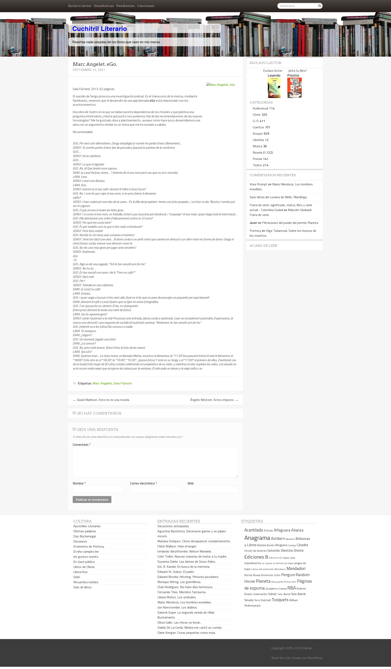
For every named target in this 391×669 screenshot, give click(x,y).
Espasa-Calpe (289, 557)
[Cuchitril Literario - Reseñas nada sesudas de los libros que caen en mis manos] (305, 25)
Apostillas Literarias (87, 526)
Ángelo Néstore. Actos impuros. (214, 399)
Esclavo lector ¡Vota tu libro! (284, 70)
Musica (257, 146)
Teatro (257, 165)
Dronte (299, 550)
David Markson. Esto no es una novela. (101, 399)
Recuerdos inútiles (85, 582)
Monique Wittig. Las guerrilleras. (179, 581)
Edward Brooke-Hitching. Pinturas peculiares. (188, 576)
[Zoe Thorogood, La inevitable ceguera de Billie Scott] (294, 96)
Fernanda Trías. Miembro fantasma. (181, 592)
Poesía (257, 158)
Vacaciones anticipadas (173, 526)
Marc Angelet (102, 383)
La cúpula (267, 563)
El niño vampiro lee (86, 551)
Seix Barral (298, 593)
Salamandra (260, 594)
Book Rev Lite (281, 657)
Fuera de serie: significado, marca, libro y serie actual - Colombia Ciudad (281, 207)
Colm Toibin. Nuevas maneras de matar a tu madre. (192, 556)
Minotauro (280, 569)
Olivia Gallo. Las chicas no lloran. (179, 622)
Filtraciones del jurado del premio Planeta (290, 222)
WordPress (315, 657)
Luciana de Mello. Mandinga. (288, 197)
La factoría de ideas (283, 563)
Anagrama (257, 537)
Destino (287, 550)
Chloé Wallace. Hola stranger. (177, 546)
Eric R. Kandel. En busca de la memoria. (183, 566)
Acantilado (253, 530)
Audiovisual (260, 108)
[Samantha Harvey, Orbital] (274, 96)
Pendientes (125, 6)
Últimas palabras (84, 531)
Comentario (82, 444)
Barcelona (290, 539)
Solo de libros (82, 587)
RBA (291, 587)
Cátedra (302, 544)
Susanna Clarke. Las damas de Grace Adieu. (186, 561)
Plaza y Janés (277, 581)
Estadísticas (104, 6)
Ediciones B (256, 556)
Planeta (263, 581)
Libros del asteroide (263, 569)
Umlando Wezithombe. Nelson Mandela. (184, 551)
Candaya (292, 545)
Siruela (248, 599)
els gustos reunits (85, 556)
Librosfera (80, 571)
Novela (257, 152)
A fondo (268, 530)
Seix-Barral (284, 594)
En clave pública (83, 561)
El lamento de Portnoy (88, 546)
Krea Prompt (258, 184)
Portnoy (255, 230)
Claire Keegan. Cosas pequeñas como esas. (186, 632)
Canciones (145, 6)
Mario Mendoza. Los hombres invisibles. (184, 602)
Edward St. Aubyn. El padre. (175, 571)
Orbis (277, 575)
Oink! (76, 576)
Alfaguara (282, 530)
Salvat (272, 594)
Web (191, 483)
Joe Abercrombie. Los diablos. (177, 607)
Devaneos (80, 541)
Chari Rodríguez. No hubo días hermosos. (185, 586)
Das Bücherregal (84, 536)
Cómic (257, 114)
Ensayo (258, 133)
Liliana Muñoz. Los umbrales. (176, 597)
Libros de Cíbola (83, 566)
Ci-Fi (256, 120)
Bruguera (281, 545)
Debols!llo (274, 550)
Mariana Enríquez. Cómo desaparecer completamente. (194, 541)
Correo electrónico (143, 483)
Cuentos (258, 127)
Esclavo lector (80, 6)
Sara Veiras (257, 197)
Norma (248, 575)
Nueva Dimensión (263, 575)
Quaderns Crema (276, 588)
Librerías (258, 139)
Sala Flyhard (122, 383)
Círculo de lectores (255, 551)
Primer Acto (290, 581)
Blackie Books (266, 545)
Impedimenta (252, 563)
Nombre (79, 483)
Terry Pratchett (262, 600)
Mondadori (296, 568)
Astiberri (278, 538)
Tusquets (280, 599)
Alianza (297, 530)
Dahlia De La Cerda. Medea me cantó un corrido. (189, 627)
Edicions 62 (275, 558)
